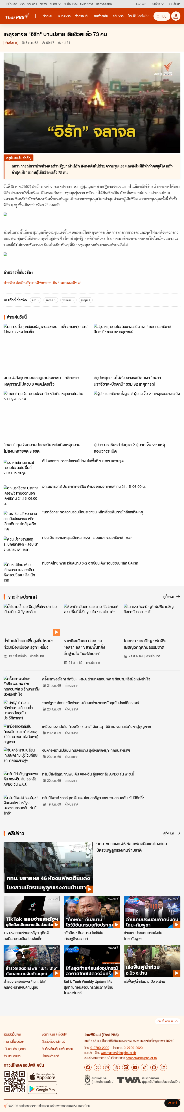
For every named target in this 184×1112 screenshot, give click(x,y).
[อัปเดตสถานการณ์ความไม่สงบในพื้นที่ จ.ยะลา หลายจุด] (21, 470)
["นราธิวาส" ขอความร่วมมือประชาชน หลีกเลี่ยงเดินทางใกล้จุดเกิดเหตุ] (21, 521)
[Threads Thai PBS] (116, 1067)
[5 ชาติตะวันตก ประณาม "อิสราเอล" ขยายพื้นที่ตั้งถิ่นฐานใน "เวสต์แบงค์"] (92, 620)
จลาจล (49, 300)
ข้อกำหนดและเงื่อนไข (54, 1034)
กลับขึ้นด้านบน (165, 1021)
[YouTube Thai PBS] (135, 1067)
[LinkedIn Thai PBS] (163, 1067)
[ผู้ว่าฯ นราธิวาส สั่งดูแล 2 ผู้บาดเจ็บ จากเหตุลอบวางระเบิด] (137, 415)
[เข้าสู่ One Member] (175, 16)
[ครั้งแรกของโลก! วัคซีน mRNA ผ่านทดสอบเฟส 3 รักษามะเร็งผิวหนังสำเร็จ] (21, 686)
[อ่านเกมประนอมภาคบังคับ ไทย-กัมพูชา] (152, 912)
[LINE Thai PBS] (125, 1067)
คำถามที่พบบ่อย (14, 1041)
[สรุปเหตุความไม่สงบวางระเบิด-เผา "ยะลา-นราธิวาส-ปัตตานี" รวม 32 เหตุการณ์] (137, 348)
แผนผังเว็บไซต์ (12, 1034)
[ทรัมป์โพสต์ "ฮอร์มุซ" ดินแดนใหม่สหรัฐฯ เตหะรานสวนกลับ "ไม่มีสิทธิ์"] (21, 805)
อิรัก (34, 300)
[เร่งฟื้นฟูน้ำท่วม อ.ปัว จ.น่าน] (152, 961)
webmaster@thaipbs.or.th (118, 1052)
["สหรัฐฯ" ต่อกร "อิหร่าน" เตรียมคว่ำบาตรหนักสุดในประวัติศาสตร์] (21, 710)
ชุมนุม (84, 300)
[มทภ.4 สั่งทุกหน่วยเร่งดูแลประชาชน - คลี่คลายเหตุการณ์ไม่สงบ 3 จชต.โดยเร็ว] (47, 348)
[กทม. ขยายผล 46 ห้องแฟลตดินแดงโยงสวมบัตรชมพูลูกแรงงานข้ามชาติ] (48, 867)
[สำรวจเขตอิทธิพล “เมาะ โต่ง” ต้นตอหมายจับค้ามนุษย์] (32, 961)
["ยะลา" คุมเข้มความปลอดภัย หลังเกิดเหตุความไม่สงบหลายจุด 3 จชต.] (47, 415)
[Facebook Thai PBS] (88, 1067)
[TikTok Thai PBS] (144, 1067)
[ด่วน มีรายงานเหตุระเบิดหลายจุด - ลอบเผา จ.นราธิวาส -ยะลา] (21, 546)
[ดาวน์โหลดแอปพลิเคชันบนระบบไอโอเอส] (42, 1076)
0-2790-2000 (99, 1047)
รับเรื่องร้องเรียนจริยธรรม (57, 1049)
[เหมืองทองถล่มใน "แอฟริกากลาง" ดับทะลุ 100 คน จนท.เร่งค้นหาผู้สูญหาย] (21, 734)
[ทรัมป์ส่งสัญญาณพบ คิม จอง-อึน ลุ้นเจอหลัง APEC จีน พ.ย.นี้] (21, 781)
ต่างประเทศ (11, 43)
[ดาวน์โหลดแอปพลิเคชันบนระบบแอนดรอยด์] (42, 1089)
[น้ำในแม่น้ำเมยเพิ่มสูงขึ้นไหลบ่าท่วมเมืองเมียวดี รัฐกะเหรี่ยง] (32, 620)
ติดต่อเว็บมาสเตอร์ (53, 1041)
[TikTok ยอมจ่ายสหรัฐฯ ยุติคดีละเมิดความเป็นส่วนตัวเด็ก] (32, 912)
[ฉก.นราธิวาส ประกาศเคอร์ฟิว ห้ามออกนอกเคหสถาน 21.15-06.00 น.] (21, 495)
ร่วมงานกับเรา (12, 1056)
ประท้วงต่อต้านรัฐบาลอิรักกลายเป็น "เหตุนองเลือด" (42, 283)
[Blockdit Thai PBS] (154, 1067)
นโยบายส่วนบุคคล (15, 1049)
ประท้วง (66, 300)
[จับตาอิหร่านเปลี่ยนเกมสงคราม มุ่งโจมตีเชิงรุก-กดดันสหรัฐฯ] (21, 757)
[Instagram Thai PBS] (106, 1067)
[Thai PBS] (17, 16)
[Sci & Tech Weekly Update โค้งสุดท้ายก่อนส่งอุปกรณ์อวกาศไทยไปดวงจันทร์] (92, 961)
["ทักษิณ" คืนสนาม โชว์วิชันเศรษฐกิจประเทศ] (92, 912)
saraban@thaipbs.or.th (141, 1058)
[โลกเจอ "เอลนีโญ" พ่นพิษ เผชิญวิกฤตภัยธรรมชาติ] (152, 620)
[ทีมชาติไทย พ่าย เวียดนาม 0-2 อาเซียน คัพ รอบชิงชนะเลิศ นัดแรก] (21, 572)
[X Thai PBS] (97, 1067)
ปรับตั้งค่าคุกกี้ (50, 1056)
